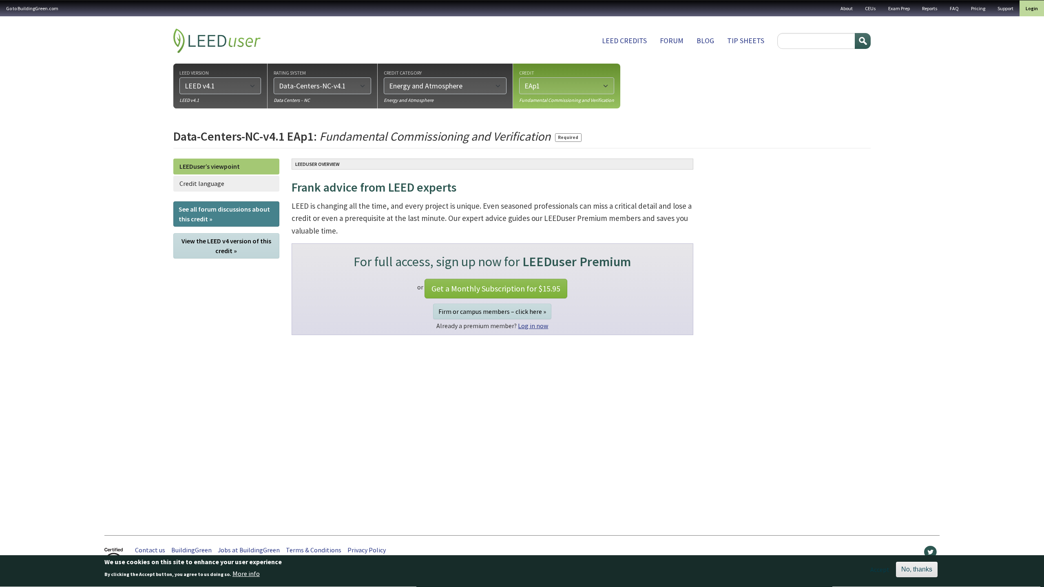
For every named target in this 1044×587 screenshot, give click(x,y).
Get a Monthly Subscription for (495, 288)
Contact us (150, 550)
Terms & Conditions (313, 550)
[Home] (217, 41)
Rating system (290, 72)
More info (246, 573)
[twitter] (930, 554)
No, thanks (916, 569)
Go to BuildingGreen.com (32, 8)
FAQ (954, 8)
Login (1032, 8)
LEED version (194, 72)
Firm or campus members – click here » (492, 311)
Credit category (403, 72)
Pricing (978, 8)
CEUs (870, 8)
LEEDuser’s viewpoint (209, 166)
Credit (526, 72)
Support (1005, 8)
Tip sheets (745, 40)
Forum (671, 40)
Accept (879, 569)
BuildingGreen (191, 550)
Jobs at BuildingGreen (249, 550)
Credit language (201, 183)
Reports (930, 8)
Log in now (533, 326)
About (847, 8)
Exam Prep (899, 8)
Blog (705, 40)
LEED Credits (624, 40)
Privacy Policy (366, 550)
